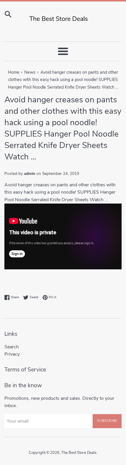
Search (11, 347)
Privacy (12, 354)
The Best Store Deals (78, 452)
